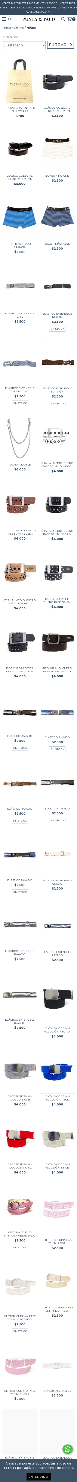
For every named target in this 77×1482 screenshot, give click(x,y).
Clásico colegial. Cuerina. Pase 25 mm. (57, 109)
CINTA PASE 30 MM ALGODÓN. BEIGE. (57, 1166)
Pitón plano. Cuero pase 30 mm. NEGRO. (57, 670)
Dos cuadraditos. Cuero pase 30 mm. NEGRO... (20, 670)
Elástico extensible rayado (20, 952)
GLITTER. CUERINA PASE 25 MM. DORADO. (57, 1309)
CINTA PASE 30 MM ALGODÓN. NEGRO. (57, 1030)
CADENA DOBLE (20, 464)
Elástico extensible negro (57, 315)
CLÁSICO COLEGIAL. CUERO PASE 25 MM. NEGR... (19, 177)
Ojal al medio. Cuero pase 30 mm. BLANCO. (57, 464)
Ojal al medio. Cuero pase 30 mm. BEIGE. (20, 601)
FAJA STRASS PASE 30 (57, 1390)
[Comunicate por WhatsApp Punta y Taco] (67, 1449)
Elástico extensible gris (20, 315)
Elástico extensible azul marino (20, 389)
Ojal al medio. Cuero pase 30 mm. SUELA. (20, 532)
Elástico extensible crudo (57, 882)
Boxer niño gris (57, 175)
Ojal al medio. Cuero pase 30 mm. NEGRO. (57, 532)
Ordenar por (11, 36)
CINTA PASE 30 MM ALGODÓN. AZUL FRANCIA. (57, 1098)
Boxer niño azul (57, 243)
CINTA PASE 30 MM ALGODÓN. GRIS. (19, 1098)
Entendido (39, 1476)
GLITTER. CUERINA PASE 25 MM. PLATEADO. (20, 1317)
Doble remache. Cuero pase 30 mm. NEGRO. (57, 600)
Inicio (7, 28)
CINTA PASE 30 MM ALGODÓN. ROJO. (19, 1166)
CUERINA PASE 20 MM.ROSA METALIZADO (20, 1234)
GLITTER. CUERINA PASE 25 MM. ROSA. (57, 1241)
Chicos (19, 28)
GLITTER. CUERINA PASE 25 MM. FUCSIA (20, 1392)
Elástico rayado (19, 736)
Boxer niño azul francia (19, 245)
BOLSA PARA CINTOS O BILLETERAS (19, 109)
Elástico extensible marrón (57, 390)
